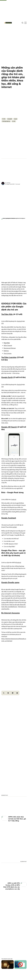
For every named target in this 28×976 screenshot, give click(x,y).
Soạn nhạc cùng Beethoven (9, 606)
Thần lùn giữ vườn (14, 604)
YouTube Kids (7, 314)
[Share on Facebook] (8, 693)
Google (15, 118)
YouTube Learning (8, 357)
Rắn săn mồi (10, 600)
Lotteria (3, 602)
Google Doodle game (10, 582)
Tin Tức (3, 118)
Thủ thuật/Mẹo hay (6, 121)
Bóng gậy (22, 604)
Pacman (16, 600)
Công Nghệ (9, 118)
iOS (2, 323)
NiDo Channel (8, 345)
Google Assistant (8, 518)
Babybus (6, 351)
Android (19, 321)
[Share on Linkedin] (12, 693)
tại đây (14, 527)
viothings (8, 182)
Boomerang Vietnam (10, 348)
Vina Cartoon (8, 353)
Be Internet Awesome (10, 613)
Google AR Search (9, 427)
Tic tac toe (22, 600)
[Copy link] (17, 693)
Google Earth (7, 377)
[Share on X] (3, 693)
